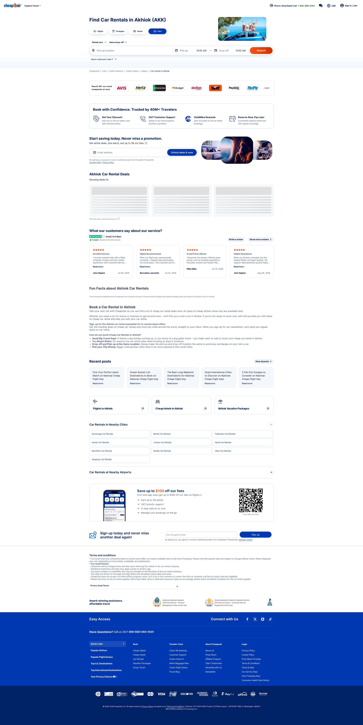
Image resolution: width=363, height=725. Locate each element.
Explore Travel (32, 6)
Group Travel (139, 667)
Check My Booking (178, 650)
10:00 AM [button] (201, 50)
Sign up (256, 534)
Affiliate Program (213, 659)
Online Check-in (176, 659)
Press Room (210, 655)
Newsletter (210, 672)
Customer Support (177, 655)
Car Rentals (138, 659)
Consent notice (95, 162)
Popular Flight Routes (102, 657)
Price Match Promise (251, 659)
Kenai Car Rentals (223, 442)
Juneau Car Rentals (162, 442)
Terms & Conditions (251, 663)
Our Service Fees (250, 672)
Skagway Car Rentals (102, 459)
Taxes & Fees (248, 667)
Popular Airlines (99, 650)
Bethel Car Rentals (161, 434)
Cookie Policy (248, 655)
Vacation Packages (142, 663)
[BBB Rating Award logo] (270, 604)
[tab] (98, 31)
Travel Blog (174, 672)
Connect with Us (224, 619)
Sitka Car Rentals (223, 451)
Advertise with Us (213, 667)
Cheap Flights (139, 650)
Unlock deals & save (182, 152)
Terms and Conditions (175, 706)
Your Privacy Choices (102, 676)
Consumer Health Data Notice (255, 680)
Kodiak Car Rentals (162, 451)
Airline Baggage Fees (179, 663)
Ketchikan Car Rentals (102, 451)
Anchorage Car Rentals (102, 434)
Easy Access (99, 619)
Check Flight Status (178, 667)
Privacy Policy (108, 162)
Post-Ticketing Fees (251, 676)
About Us (209, 650)
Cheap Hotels (139, 655)
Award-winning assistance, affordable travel (106, 602)
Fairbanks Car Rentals (225, 434)
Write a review (236, 239)
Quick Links (97, 643)
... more (265, 88)
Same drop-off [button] (116, 42)
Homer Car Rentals (100, 442)
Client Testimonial (213, 663)
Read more (98, 383)
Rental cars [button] (97, 42)
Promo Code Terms (99, 585)
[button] (292, 5)
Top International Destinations (106, 670)
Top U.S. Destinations (101, 663)
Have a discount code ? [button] (102, 59)
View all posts (262, 361)
